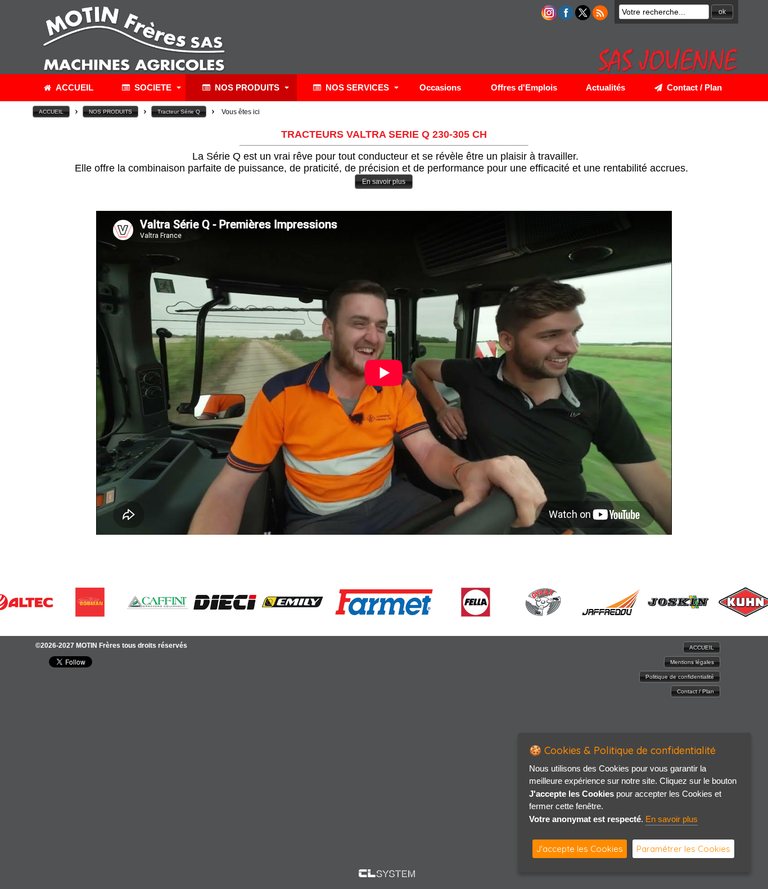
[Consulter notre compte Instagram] (549, 17)
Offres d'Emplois (524, 87)
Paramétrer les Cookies (683, 848)
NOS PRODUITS (244, 87)
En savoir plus (671, 819)
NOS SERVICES (355, 87)
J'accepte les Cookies (579, 848)
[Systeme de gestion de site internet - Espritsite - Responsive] (387, 874)
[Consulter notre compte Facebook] (566, 17)
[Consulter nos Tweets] (582, 17)
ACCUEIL (72, 87)
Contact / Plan (692, 87)
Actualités (605, 87)
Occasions (440, 87)
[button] (722, 11)
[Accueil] (133, 73)
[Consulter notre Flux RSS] (600, 17)
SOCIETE (150, 87)
